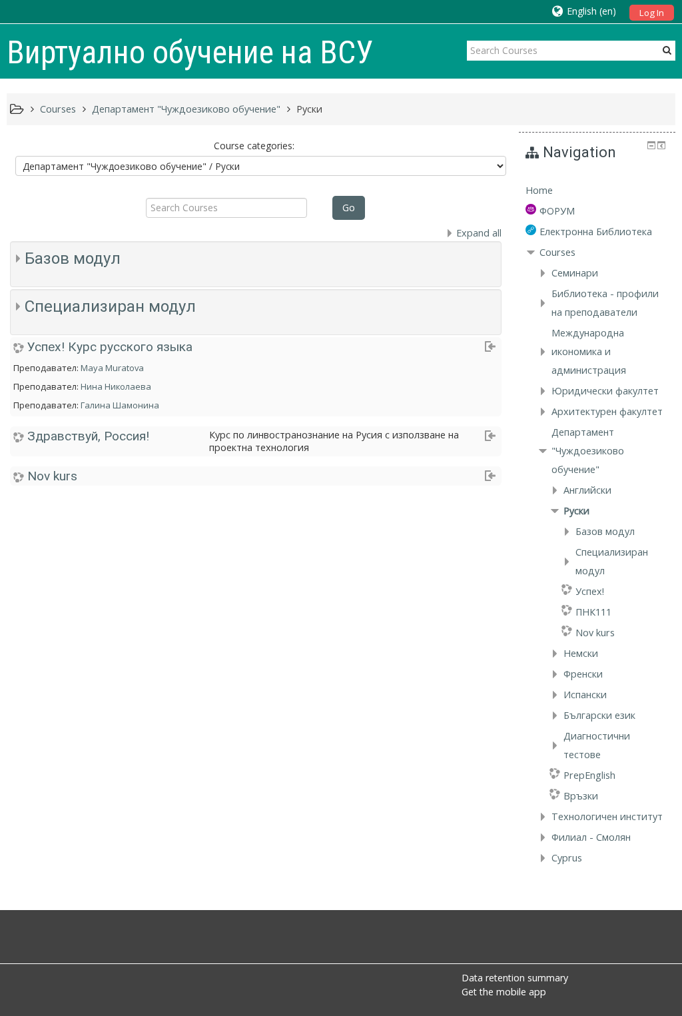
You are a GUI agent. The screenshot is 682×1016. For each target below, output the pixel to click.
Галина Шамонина (120, 405)
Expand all (479, 233)
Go (348, 207)
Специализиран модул (110, 306)
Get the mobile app (504, 991)
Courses (557, 252)
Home (539, 190)
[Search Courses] (667, 50)
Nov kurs (52, 476)
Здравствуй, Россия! (88, 436)
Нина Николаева (116, 386)
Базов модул (73, 258)
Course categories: (254, 145)
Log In (651, 13)
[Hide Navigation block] (651, 145)
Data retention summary (515, 977)
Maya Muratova (112, 368)
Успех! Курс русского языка (109, 346)
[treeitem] (597, 190)
